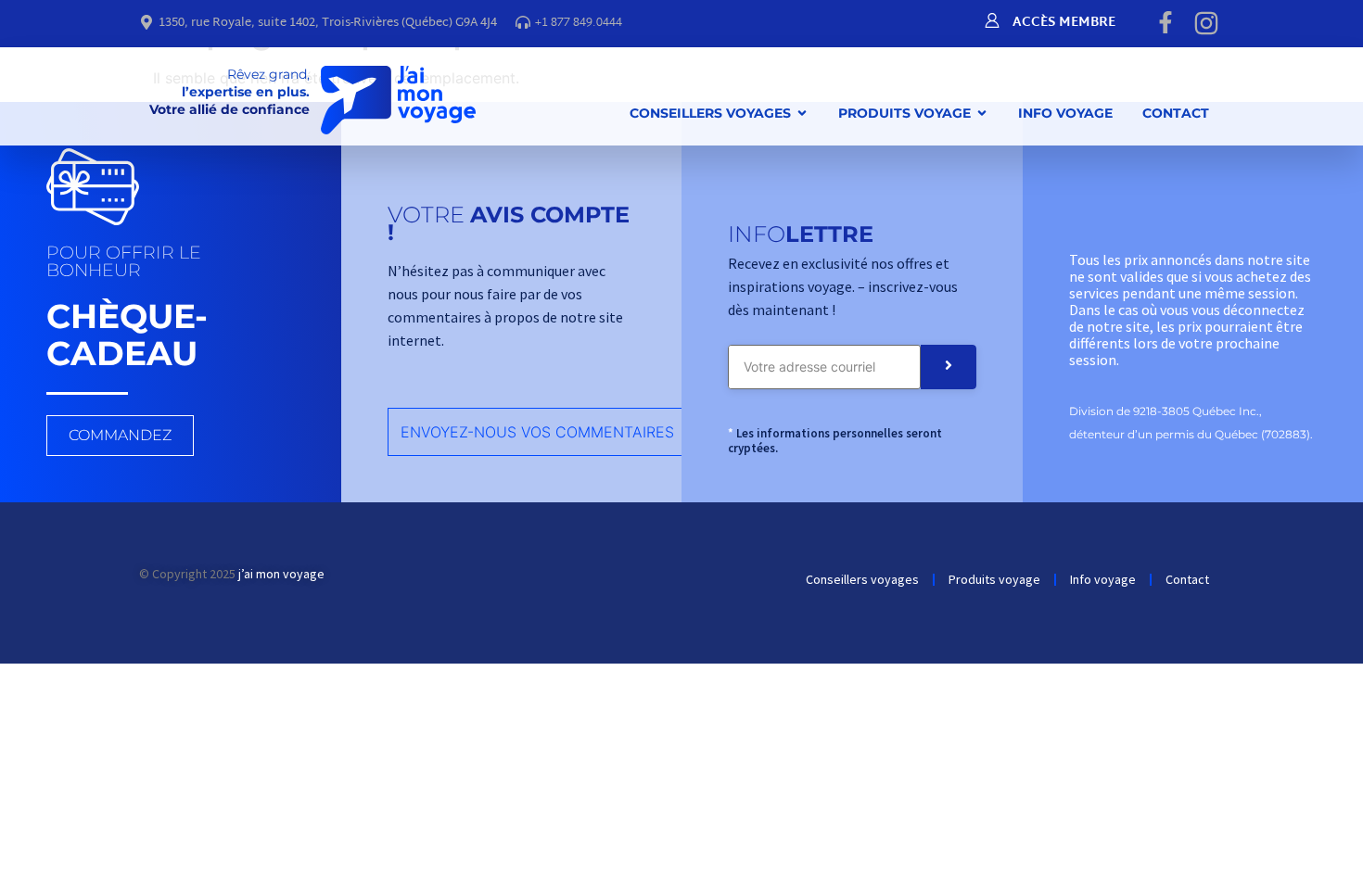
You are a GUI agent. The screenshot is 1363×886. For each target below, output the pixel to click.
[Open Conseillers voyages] (802, 113)
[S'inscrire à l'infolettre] (948, 367)
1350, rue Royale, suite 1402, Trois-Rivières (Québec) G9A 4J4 (328, 23)
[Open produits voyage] (981, 113)
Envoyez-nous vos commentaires (537, 432)
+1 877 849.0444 (578, 23)
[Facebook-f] (1165, 22)
